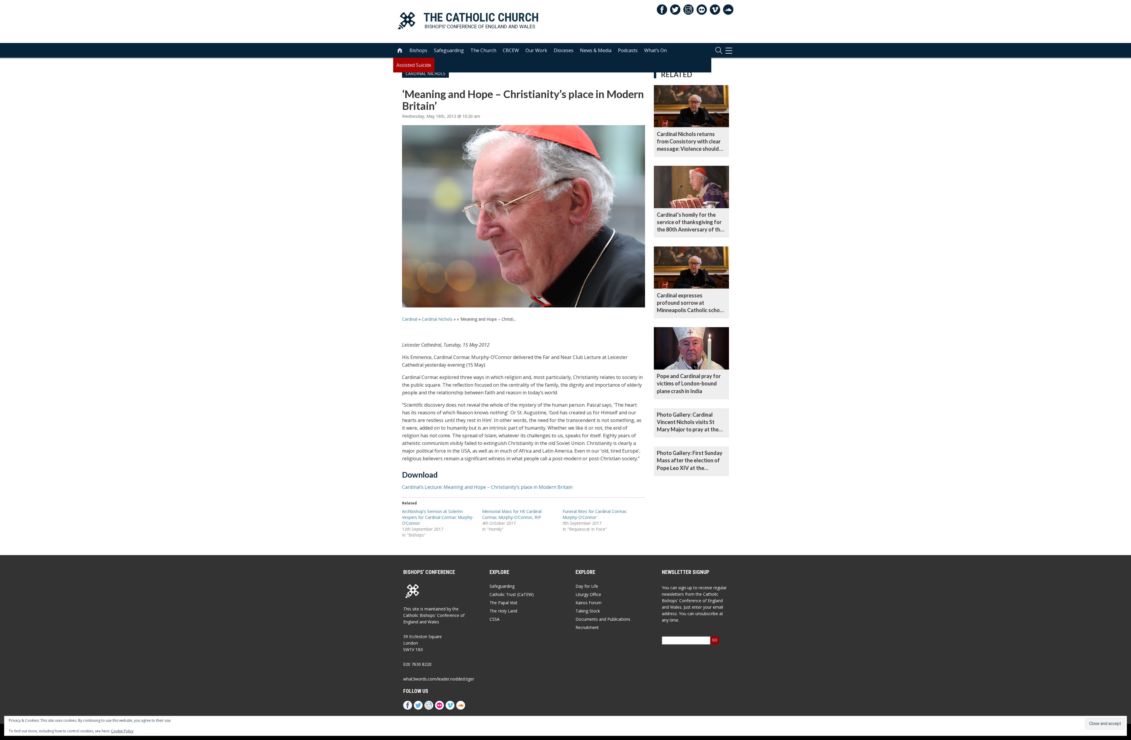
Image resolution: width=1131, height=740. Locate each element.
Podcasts (628, 50)
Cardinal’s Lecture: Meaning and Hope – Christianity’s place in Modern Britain (487, 487)
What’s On (655, 50)
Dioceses (563, 50)
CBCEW (511, 50)
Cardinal (409, 319)
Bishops (418, 50)
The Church (483, 50)
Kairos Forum (588, 602)
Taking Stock (588, 611)
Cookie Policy (122, 731)
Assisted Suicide (413, 65)
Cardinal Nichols (437, 319)
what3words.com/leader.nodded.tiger (438, 679)
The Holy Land (503, 611)
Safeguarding (449, 50)
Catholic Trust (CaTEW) (512, 594)
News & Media (595, 50)
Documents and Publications (603, 619)
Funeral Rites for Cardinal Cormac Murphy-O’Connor (595, 514)
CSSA (495, 619)
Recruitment (587, 627)
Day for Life (587, 586)
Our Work (536, 50)
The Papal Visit (503, 602)
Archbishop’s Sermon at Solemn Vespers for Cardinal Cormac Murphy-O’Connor (438, 517)
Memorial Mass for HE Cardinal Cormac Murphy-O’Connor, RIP (512, 514)
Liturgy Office (588, 594)
